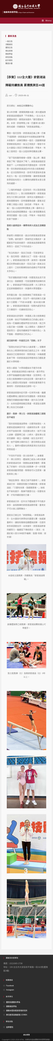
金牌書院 (9, 1027)
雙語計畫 (9, 63)
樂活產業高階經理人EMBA (16, 1015)
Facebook (10, 986)
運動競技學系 (11, 1006)
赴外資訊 (9, 60)
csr (10, 95)
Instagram (10, 990)
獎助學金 (9, 54)
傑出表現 (9, 51)
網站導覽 (26, 1035)
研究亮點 (9, 57)
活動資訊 (9, 44)
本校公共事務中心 (25, 106)
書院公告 (9, 48)
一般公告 (9, 41)
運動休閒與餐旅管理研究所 (16, 1011)
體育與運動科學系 (13, 1002)
